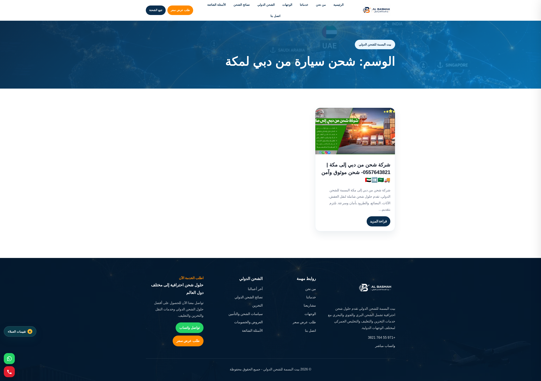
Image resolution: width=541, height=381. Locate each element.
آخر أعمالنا (255, 289)
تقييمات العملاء (17, 331)
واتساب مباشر (385, 346)
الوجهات (287, 4)
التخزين (257, 305)
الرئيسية (338, 4)
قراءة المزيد (378, 221)
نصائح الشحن (242, 4)
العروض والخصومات (248, 322)
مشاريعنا (310, 305)
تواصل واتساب (189, 327)
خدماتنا (304, 4)
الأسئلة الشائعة (216, 4)
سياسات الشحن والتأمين (245, 314)
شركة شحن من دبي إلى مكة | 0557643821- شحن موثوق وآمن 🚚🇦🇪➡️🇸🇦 (355, 172)
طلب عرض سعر (180, 10)
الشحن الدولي (266, 4)
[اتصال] (9, 371)
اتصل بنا (275, 16)
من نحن (321, 4)
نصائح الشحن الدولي (249, 297)
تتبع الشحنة (155, 10)
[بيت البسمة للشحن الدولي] (376, 10)
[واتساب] (9, 358)
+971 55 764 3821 (381, 337)
